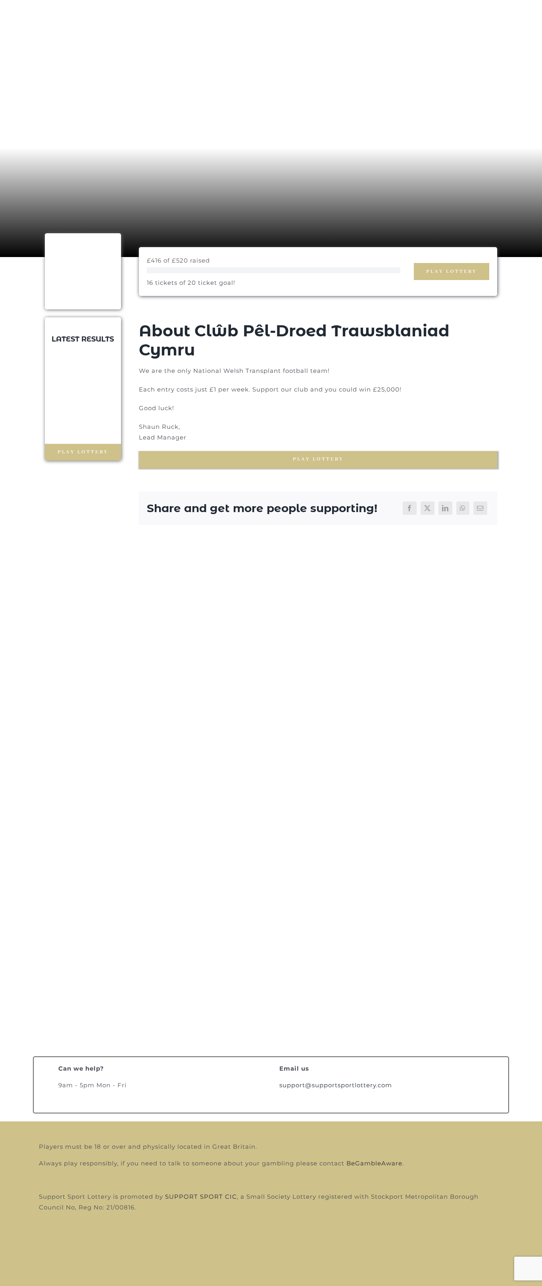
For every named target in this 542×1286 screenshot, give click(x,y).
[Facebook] (410, 508)
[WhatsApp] (462, 508)
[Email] (480, 508)
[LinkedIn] (445, 508)
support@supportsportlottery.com (335, 1085)
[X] (427, 508)
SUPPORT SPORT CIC (201, 1196)
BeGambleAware (374, 1163)
